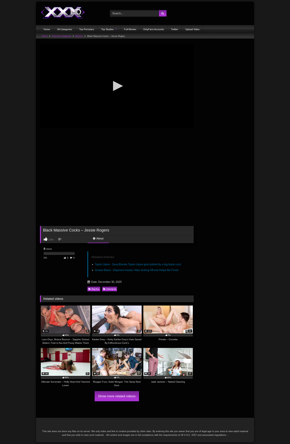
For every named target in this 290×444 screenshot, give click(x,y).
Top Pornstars (86, 29)
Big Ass (79, 36)
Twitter (174, 29)
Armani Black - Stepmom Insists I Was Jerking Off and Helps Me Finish (137, 270)
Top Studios (107, 29)
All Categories (64, 29)
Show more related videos (117, 396)
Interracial (111, 289)
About (99, 238)
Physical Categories (61, 36)
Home (47, 29)
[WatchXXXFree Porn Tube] (63, 13)
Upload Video (192, 29)
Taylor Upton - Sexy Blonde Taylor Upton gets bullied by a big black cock (138, 264)
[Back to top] (279, 434)
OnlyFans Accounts (153, 29)
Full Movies (130, 29)
